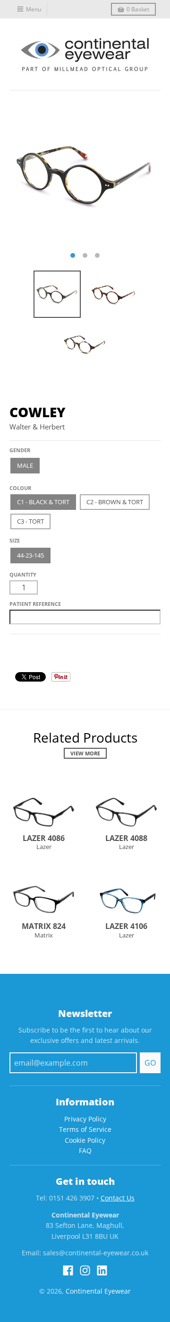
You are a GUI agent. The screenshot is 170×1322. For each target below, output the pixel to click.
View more (85, 753)
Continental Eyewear (98, 1291)
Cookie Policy (85, 1140)
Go (150, 1063)
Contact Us (118, 1197)
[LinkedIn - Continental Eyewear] (102, 1270)
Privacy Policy (85, 1118)
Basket (138, 9)
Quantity (22, 574)
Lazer (43, 846)
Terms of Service (85, 1129)
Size (14, 540)
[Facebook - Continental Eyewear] (68, 1270)
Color (18, 484)
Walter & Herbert (37, 426)
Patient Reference (35, 603)
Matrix (43, 935)
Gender (19, 450)
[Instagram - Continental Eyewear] (85, 1270)
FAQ (85, 1150)
